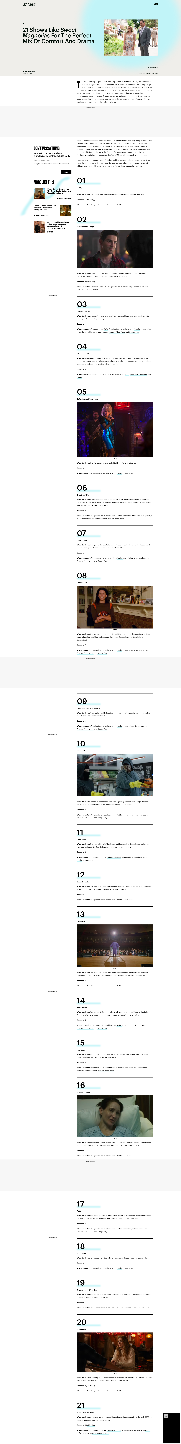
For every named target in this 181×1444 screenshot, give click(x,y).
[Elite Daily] (29, 4)
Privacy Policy (37, 164)
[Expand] (165, 1414)
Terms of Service (63, 163)
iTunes (79, 377)
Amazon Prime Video (117, 332)
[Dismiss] (177, 1414)
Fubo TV (137, 329)
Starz (79, 519)
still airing (90, 200)
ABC (105, 287)
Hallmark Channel (114, 857)
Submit (66, 172)
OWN (106, 329)
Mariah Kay (30, 71)
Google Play (93, 290)
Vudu (127, 374)
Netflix (119, 205)
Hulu (119, 516)
